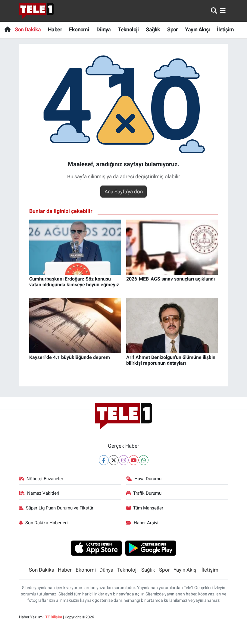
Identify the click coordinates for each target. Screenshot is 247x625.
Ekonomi (79, 29)
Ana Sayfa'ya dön (124, 192)
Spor (172, 29)
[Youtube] (134, 460)
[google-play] (150, 548)
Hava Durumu (147, 478)
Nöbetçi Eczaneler (45, 478)
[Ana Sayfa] (7, 29)
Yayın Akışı (197, 29)
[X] (114, 460)
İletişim (225, 29)
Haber (55, 29)
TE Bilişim (53, 617)
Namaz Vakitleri (43, 493)
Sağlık (153, 29)
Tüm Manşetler (148, 508)
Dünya (103, 29)
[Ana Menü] (223, 11)
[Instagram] (124, 460)
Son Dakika (28, 29)
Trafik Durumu (147, 493)
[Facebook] (104, 460)
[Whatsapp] (144, 460)
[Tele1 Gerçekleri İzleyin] (36, 11)
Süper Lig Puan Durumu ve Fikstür (59, 508)
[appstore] (96, 548)
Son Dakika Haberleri (46, 522)
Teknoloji (128, 29)
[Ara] (214, 11)
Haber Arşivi (146, 522)
